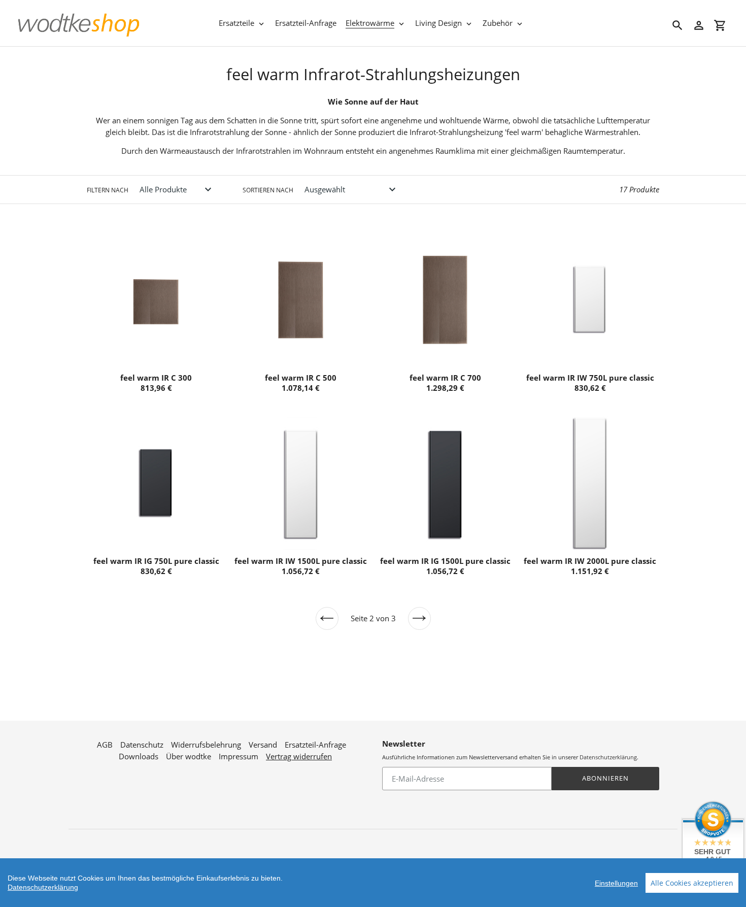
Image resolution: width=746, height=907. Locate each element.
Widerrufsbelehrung (206, 745)
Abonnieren (605, 778)
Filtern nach (107, 190)
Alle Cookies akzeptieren (692, 883)
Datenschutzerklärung (608, 757)
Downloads (138, 756)
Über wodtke (188, 756)
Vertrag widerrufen (299, 756)
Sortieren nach (268, 190)
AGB (105, 745)
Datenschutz (141, 745)
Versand (263, 745)
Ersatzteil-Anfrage (315, 745)
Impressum (238, 756)
